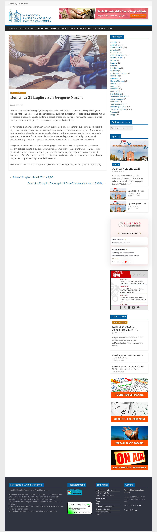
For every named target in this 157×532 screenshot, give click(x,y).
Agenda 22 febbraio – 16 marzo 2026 (136, 192)
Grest (112, 65)
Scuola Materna (65, 28)
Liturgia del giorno (129, 255)
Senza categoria (116, 99)
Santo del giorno (129, 241)
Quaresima (114, 91)
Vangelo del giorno (18, 93)
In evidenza (115, 68)
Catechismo (115, 52)
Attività (80, 28)
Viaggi (40, 28)
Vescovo (113, 112)
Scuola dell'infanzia (118, 96)
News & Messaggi (117, 81)
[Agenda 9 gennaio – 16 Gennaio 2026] (118, 202)
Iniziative (114, 70)
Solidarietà (114, 101)
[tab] (120, 274)
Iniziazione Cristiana (118, 73)
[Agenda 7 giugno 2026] (129, 142)
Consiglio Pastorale (118, 55)
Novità (113, 83)
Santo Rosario (101, 498)
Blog (53, 28)
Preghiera (114, 89)
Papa (47, 28)
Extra (109, 28)
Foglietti (32, 28)
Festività (113, 63)
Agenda (113, 42)
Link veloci (114, 76)
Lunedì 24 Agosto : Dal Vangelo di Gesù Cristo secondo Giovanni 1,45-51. (128, 367)
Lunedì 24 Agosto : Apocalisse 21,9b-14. (125, 328)
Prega (100, 28)
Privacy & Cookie (130, 510)
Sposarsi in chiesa (103, 512)
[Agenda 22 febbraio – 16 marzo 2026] (118, 190)
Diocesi (90, 28)
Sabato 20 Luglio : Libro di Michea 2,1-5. (32, 177)
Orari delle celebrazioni (105, 490)
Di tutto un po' (116, 58)
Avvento (113, 50)
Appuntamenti (116, 47)
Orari (21, 28)
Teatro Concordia (117, 104)
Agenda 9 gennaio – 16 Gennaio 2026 (137, 205)
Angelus (113, 45)
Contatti (99, 514)
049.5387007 (137, 506)
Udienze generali (117, 107)
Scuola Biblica (116, 94)
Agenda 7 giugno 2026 (126, 168)
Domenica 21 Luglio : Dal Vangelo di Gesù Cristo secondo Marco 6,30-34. (66, 183)
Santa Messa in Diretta (105, 495)
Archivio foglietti (102, 493)
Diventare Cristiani (103, 509)
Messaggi (114, 78)
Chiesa (12, 28)
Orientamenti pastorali (105, 506)
